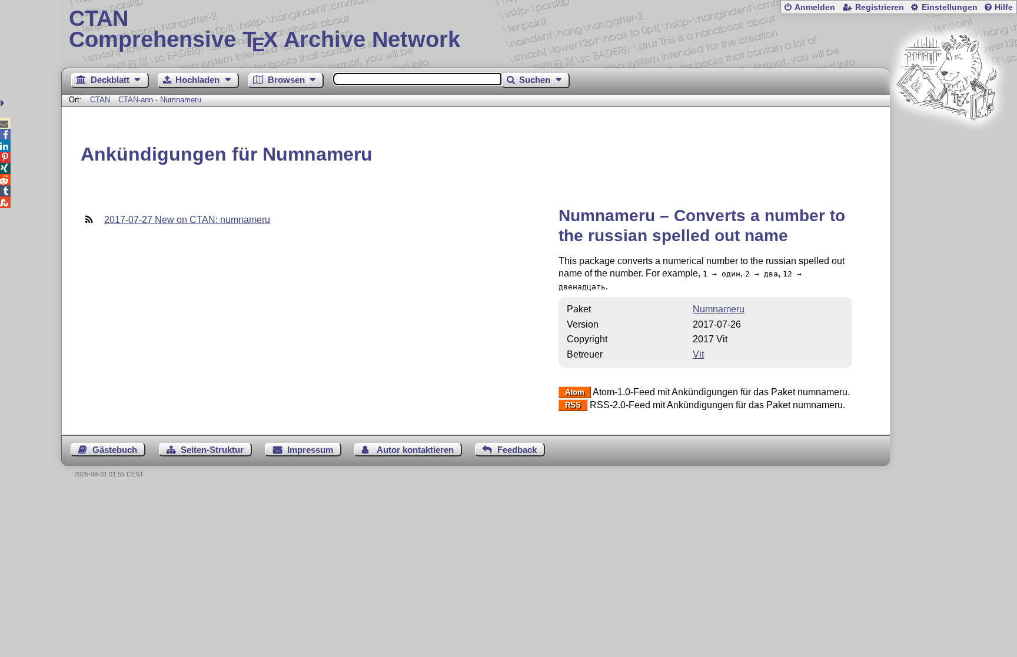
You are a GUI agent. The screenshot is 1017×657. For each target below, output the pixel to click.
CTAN (100, 99)
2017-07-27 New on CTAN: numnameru (187, 220)
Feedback (517, 450)
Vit (698, 354)
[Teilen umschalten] (4, 103)
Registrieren (879, 7)
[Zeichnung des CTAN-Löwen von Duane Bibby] (946, 143)
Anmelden (815, 7)
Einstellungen (950, 7)
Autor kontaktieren (415, 450)
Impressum (310, 450)
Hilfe (1004, 7)
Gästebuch (114, 450)
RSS (573, 405)
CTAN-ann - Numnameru (159, 99)
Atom (574, 392)
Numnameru (719, 309)
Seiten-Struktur (212, 450)
